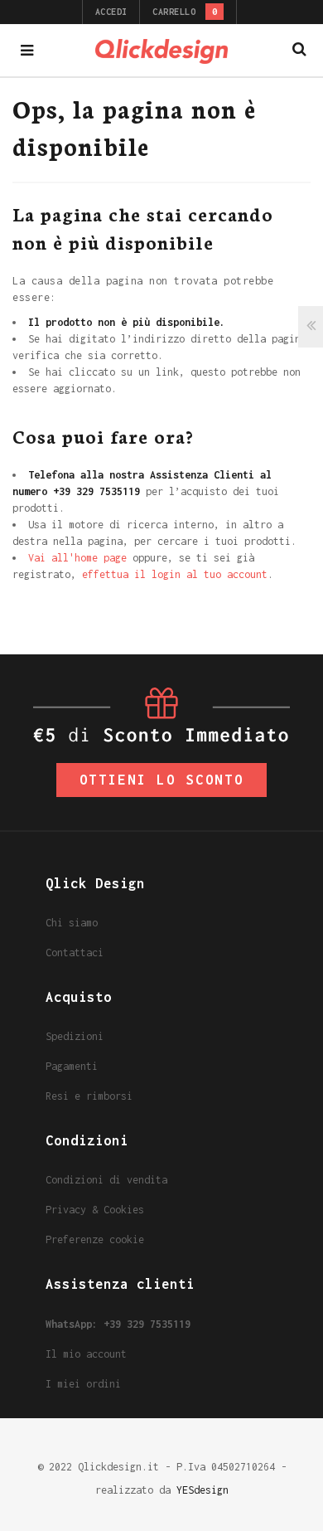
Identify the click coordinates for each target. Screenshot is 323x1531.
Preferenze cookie (95, 1239)
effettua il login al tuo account (175, 574)
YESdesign (202, 1490)
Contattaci (75, 952)
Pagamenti (72, 1066)
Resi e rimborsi (89, 1096)
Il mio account (86, 1354)
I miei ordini (83, 1384)
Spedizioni (75, 1036)
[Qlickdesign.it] (161, 50)
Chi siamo (72, 922)
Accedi (111, 12)
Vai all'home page (77, 558)
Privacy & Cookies (95, 1209)
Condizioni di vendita (106, 1180)
